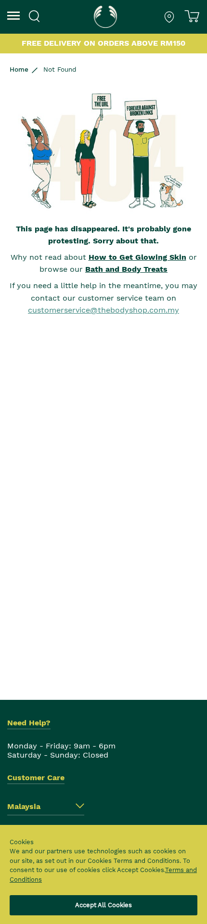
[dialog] (103, 874)
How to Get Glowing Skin (137, 257)
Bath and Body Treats (126, 269)
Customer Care (36, 777)
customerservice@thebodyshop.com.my (103, 310)
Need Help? (29, 722)
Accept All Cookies (103, 905)
